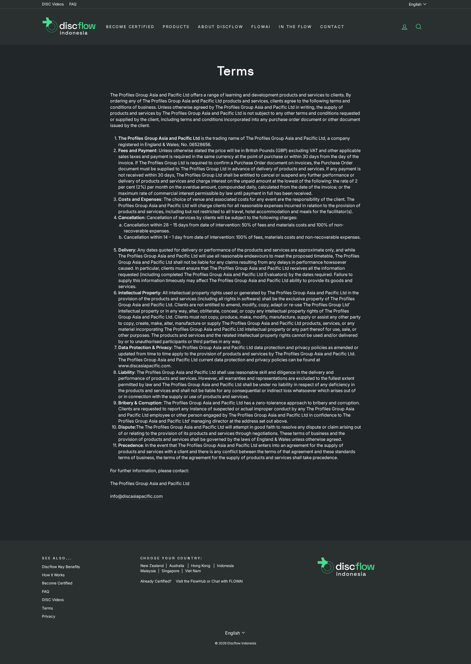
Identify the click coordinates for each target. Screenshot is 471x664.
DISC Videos (53, 4)
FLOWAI (261, 26)
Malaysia (148, 571)
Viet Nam (193, 571)
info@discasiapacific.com (136, 496)
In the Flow (295, 26)
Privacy (48, 616)
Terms (47, 608)
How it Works (53, 575)
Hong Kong (200, 565)
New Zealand (152, 565)
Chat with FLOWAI (227, 581)
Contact (332, 26)
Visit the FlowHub (191, 581)
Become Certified (130, 26)
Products (176, 26)
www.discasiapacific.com (144, 365)
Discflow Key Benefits (61, 567)
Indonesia (226, 565)
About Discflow (220, 26)
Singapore (170, 571)
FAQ (72, 4)
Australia (176, 565)
